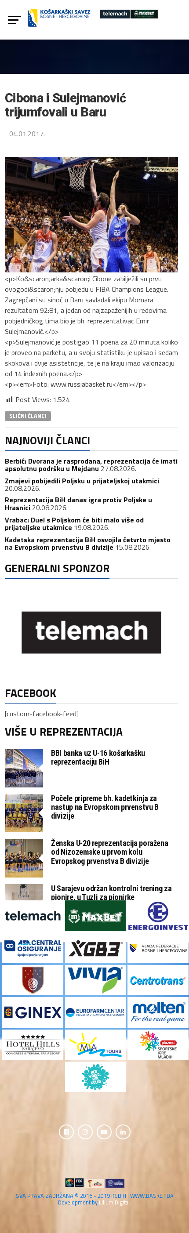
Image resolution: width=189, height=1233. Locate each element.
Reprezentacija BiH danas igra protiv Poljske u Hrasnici (78, 503)
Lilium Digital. (115, 1202)
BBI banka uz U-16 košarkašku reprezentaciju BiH (98, 757)
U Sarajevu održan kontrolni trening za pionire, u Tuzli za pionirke (111, 893)
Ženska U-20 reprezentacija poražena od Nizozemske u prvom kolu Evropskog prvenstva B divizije (109, 851)
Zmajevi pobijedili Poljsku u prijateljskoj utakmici (82, 480)
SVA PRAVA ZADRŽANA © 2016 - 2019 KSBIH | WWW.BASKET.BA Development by (95, 1199)
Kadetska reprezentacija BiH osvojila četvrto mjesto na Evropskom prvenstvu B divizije (88, 543)
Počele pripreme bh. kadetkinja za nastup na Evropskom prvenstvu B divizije (105, 807)
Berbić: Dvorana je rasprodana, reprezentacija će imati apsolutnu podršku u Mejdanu (91, 465)
